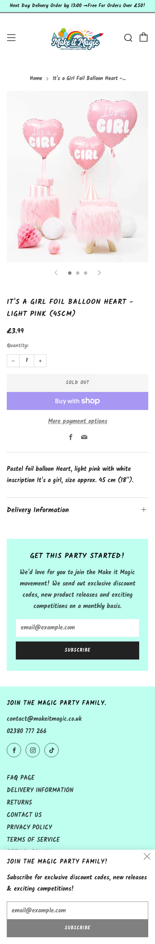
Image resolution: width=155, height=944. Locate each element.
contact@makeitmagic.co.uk (44, 719)
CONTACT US (24, 815)
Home (36, 79)
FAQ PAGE (21, 778)
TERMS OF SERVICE (33, 840)
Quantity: (17, 346)
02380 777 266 (27, 731)
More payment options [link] (77, 421)
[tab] (69, 273)
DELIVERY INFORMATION (40, 790)
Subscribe (78, 650)
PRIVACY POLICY (29, 827)
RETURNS (19, 803)
